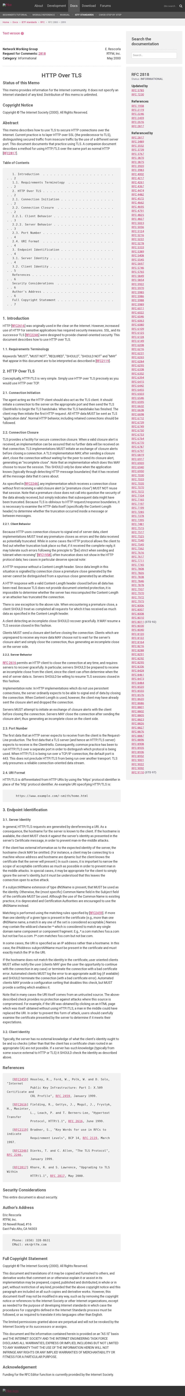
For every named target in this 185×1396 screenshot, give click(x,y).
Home (6, 22)
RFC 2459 (63, 1096)
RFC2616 (18, 326)
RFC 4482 (138, 194)
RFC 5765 (138, 271)
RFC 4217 (138, 178)
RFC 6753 (138, 434)
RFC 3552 (138, 145)
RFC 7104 (138, 495)
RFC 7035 (138, 483)
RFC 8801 (138, 707)
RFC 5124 (138, 231)
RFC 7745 (138, 565)
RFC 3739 (138, 149)
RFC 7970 (138, 593)
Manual (65, 14)
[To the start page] (11, 1391)
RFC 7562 (138, 548)
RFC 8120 (138, 634)
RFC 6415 (138, 381)
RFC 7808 (138, 568)
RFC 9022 (138, 764)
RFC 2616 (9, 663)
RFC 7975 (138, 601)
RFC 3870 (138, 158)
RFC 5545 (138, 259)
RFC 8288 (138, 650)
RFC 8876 (138, 731)
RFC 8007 (138, 609)
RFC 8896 (138, 739)
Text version (11, 33)
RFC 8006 (138, 605)
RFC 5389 (138, 251)
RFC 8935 (138, 748)
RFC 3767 (138, 154)
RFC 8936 (138, 752)
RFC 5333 (138, 247)
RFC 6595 (138, 402)
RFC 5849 (138, 276)
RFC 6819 (138, 455)
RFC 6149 (138, 341)
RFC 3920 (138, 166)
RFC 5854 (138, 280)
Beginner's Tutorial (15, 14)
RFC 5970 (138, 288)
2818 (42, 53)
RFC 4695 (138, 206)
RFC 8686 (138, 703)
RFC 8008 (138, 613)
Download (89, 6)
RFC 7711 (138, 560)
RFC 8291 (138, 654)
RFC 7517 (138, 532)
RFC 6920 (138, 463)
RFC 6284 (138, 361)
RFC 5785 (138, 90)
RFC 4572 (138, 198)
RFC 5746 (138, 267)
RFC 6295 (138, 365)
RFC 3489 (138, 141)
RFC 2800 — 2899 (57, 22)
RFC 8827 (138, 727)
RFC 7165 (138, 499)
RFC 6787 (138, 446)
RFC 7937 (138, 589)
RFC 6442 (138, 385)
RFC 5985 (138, 292)
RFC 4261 (138, 182)
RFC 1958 (138, 106)
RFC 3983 (138, 170)
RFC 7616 (138, 552)
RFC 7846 (138, 581)
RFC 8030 (138, 626)
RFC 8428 (138, 670)
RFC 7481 (138, 524)
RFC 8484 (138, 683)
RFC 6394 (138, 377)
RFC (42, 22)
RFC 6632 (138, 406)
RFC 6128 (138, 337)
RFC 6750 (138, 430)
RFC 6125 (138, 333)
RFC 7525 (138, 536)
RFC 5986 (138, 296)
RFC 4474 (138, 190)
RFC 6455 (138, 390)
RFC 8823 (138, 719)
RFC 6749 (138, 426)
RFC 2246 (14, 1155)
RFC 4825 (138, 215)
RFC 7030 (138, 475)
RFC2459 (96, 913)
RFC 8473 (138, 678)
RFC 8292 (138, 658)
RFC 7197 (138, 503)
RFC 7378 (138, 516)
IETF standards (84, 14)
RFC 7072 (138, 491)
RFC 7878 (138, 585)
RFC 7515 (138, 528)
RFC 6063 (138, 320)
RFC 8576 (138, 695)
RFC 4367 (138, 186)
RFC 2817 (57, 1176)
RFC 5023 (138, 223)
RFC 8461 (138, 674)
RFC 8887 (138, 735)
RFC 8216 (138, 646)
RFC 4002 (138, 174)
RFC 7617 (138, 556)
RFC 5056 (138, 227)
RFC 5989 (138, 304)
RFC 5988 (138, 300)
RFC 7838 (138, 577)
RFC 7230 (138, 94)
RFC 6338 (138, 369)
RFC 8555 (138, 691)
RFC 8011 (138, 622)
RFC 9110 (138, 772)
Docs (74, 6)
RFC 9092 (138, 768)
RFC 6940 (138, 467)
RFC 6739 (138, 422)
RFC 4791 (138, 210)
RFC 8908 (138, 744)
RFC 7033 (138, 479)
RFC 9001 (138, 760)
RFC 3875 (138, 162)
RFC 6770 (138, 442)
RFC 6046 (138, 316)
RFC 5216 (138, 235)
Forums (105, 6)
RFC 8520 (138, 687)
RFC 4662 (138, 202)
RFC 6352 (138, 373)
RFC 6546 (138, 398)
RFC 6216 (138, 349)
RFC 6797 (138, 451)
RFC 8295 (138, 662)
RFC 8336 (138, 666)
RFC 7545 (138, 544)
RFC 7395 (138, 520)
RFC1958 (44, 555)
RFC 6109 (138, 329)
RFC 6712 (138, 418)
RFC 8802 (138, 711)
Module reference (44, 14)
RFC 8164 (138, 642)
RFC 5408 (138, 255)
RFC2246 (32, 335)
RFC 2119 (90, 1138)
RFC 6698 (138, 414)
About (39, 6)
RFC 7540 (138, 540)
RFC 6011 (138, 308)
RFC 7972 (138, 597)
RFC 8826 (138, 723)
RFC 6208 (138, 345)
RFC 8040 (138, 630)
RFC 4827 (138, 219)
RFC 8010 (138, 617)
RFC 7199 (138, 507)
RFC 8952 (138, 756)
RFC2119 (102, 361)
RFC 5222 (138, 239)
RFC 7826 (138, 573)
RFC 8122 (138, 638)
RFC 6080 (138, 324)
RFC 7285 (138, 512)
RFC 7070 (138, 487)
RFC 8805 (138, 715)
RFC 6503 (138, 394)
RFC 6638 (138, 410)
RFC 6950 (138, 471)
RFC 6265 (138, 357)
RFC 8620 (138, 699)
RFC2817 (9, 153)
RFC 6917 (138, 459)
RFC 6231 (138, 353)
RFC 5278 (138, 243)
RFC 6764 (138, 438)
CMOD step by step (110, 14)
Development (56, 6)
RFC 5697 (138, 263)
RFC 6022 (138, 312)
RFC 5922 (138, 284)
